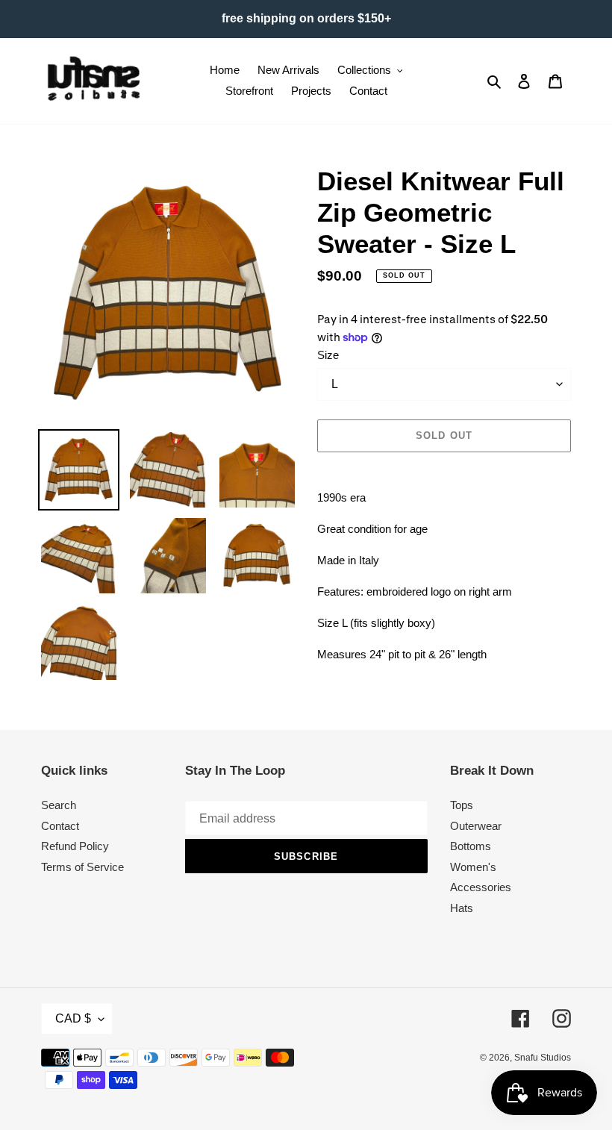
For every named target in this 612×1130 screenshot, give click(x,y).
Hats (461, 908)
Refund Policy (75, 846)
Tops (461, 805)
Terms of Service (82, 867)
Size (328, 355)
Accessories (480, 887)
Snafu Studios (542, 1057)
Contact (60, 826)
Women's (473, 867)
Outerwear (476, 826)
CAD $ (73, 1018)
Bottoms (470, 846)
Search (58, 805)
